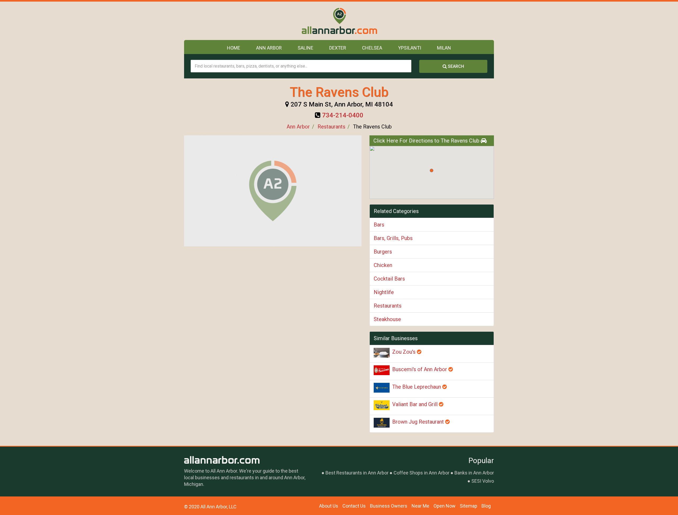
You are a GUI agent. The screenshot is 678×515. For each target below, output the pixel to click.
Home (233, 48)
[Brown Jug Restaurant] (382, 423)
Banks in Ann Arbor (474, 473)
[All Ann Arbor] (339, 21)
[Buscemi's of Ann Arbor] (382, 370)
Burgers (383, 251)
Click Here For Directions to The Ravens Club (427, 140)
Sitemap (468, 506)
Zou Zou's (404, 352)
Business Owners (388, 506)
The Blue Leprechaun (417, 387)
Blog (486, 506)
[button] (432, 170)
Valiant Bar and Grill (415, 404)
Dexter (337, 48)
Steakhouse (387, 319)
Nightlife (384, 292)
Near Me (420, 506)
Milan (444, 48)
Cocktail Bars (389, 279)
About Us (328, 506)
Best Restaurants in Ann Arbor (357, 473)
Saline (305, 48)
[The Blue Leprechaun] (382, 388)
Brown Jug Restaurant (418, 422)
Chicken (383, 265)
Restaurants (331, 126)
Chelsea (372, 48)
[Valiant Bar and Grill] (382, 405)
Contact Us (354, 506)
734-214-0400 (342, 115)
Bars (379, 224)
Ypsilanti (409, 48)
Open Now (445, 506)
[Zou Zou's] (382, 353)
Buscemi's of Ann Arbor (420, 369)
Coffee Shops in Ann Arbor (421, 473)
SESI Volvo (482, 481)
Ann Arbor (269, 48)
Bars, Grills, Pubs (393, 238)
